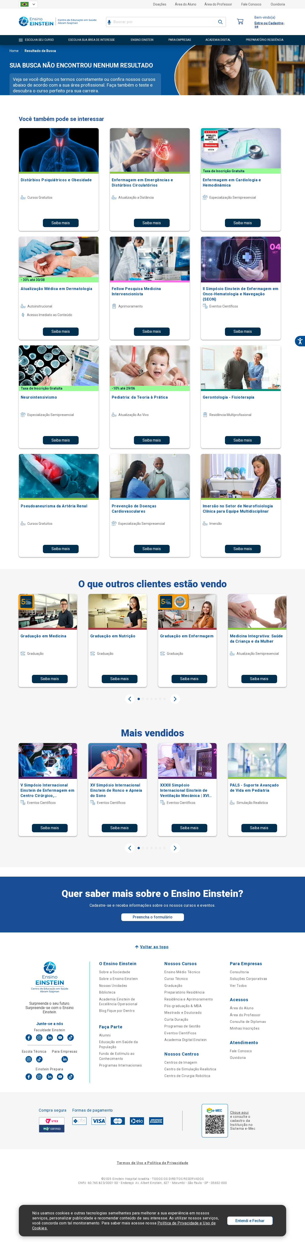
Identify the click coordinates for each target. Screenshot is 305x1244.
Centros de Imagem (180, 1062)
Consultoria (239, 972)
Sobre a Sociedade (114, 972)
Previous (130, 699)
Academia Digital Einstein (185, 1040)
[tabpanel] (48, 640)
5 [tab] (156, 699)
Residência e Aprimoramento (188, 999)
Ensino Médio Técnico (182, 972)
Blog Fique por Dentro (117, 1011)
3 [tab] (147, 699)
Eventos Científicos (180, 1033)
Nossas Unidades (113, 986)
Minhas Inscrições (244, 1028)
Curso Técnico (176, 979)
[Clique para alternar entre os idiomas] (28, 4)
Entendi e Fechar (249, 1220)
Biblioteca (107, 992)
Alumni (105, 1035)
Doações (159, 4)
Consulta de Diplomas (248, 1022)
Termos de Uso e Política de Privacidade (152, 1163)
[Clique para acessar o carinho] (240, 22)
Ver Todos (238, 986)
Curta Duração (176, 1019)
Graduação (173, 986)
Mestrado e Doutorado (183, 1013)
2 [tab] (143, 699)
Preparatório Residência (184, 992)
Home (14, 51)
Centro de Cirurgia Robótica (187, 1076)
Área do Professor (218, 4)
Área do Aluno (185, 4)
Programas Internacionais (120, 1065)
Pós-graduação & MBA (183, 1006)
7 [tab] (164, 699)
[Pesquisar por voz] (109, 22)
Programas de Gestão (182, 1026)
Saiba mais (60, 223)
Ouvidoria (278, 4)
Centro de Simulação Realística (190, 1069)
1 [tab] (138, 699)
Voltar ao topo (154, 947)
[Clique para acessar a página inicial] (58, 27)
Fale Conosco (251, 4)
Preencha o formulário (153, 917)
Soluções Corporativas (248, 979)
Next (175, 699)
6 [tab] (160, 699)
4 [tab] (151, 699)
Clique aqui (239, 1112)
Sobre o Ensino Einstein (118, 979)
